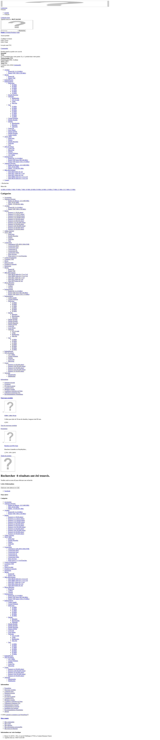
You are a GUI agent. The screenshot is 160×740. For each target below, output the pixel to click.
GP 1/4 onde (15, 100)
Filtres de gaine (8, 262)
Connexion (4, 8)
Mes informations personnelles (13, 727)
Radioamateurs (8, 81)
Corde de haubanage (10, 257)
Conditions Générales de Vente (13, 391)
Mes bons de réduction (11, 728)
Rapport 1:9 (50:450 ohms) (16, 229)
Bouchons (11, 284)
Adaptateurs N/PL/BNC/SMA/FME (18, 244)
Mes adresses (8, 725)
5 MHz (13, 189)
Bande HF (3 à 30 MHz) (15, 71)
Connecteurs (8, 242)
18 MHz (14, 91)
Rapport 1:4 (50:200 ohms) (16, 224)
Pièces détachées (9, 283)
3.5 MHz (72, 189)
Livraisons (7, 384)
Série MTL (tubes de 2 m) (15, 175)
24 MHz (14, 88)
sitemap (6, 711)
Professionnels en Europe (11, 706)
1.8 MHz (49, 189)
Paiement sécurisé (9, 382)
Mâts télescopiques (9, 170)
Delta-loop (11, 83)
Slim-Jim (14, 103)
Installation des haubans (11, 708)
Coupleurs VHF (9, 259)
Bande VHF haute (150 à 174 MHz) (18, 162)
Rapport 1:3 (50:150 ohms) (16, 221)
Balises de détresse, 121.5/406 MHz (18, 165)
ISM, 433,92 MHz (13, 167)
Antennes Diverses (9, 163)
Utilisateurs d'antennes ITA (12, 392)
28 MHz (14, 86)
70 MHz (14, 106)
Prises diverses (12, 254)
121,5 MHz (11, 155)
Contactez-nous (5, 17)
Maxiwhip (11, 150)
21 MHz (14, 90)
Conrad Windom (13, 118)
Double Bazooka (13, 95)
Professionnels (8, 156)
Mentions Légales (9, 389)
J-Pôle (13, 101)
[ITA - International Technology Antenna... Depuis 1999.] (55, 6)
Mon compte (5, 718)
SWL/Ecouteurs (9, 146)
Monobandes (15, 123)
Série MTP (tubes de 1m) (15, 172)
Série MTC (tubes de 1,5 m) (16, 173)
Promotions (4, 428)
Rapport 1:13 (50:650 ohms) (16, 216)
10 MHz (28, 189)
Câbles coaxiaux (9, 231)
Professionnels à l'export (11, 705)
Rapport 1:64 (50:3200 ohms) (16, 369)
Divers (6, 261)
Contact (6, 180)
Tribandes (15, 126)
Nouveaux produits (7, 398)
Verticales (11, 96)
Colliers (10, 286)
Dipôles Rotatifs (13, 133)
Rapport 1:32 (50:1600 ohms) (16, 222)
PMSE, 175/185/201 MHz (16, 168)
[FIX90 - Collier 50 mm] (10, 412)
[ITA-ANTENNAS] (17, 29)
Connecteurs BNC (13, 246)
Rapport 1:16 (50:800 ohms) (16, 217)
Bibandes (14, 125)
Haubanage (7, 266)
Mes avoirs (7, 723)
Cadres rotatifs (12, 135)
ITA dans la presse (9, 386)
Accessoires (7, 197)
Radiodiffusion (8, 80)
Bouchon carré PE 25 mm (11, 445)
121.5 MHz (66, 189)
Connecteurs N (12, 249)
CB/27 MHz (8, 136)
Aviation (6, 70)
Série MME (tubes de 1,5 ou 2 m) (18, 177)
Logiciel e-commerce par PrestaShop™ (17, 714)
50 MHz (14, 85)
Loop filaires (12, 130)
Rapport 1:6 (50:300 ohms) (16, 227)
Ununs (6, 363)
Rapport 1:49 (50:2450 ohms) (16, 366)
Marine (6, 75)
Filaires (10, 140)
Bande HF (11, 76)
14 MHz (14, 93)
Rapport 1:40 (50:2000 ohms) (16, 226)
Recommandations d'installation (13, 394)
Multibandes (15, 98)
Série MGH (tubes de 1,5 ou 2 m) (18, 178)
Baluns (6, 211)
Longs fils (11, 128)
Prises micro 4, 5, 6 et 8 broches (17, 256)
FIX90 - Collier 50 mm (10, 415)
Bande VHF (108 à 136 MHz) (17, 73)
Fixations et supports (10, 264)
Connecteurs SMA (13, 252)
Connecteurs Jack (13, 247)
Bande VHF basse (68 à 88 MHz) (18, 160)
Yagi (9, 105)
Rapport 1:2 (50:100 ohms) (16, 219)
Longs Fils (11, 148)
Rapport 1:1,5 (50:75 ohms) (16, 214)
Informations (4, 379)
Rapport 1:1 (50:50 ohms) (15, 212)
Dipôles (10, 121)
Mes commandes (9, 722)
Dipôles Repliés (12, 120)
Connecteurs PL (13, 251)
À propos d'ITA (9, 387)
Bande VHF (11, 78)
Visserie (10, 288)
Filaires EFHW (12, 131)
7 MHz (23, 189)
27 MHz (55, 189)
